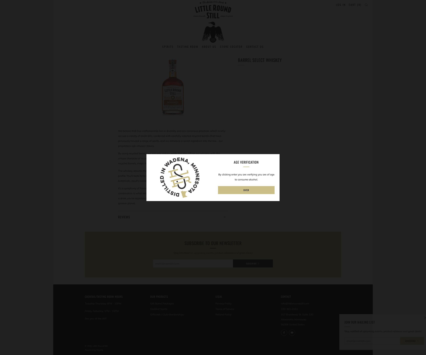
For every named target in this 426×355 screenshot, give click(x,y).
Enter (246, 190)
